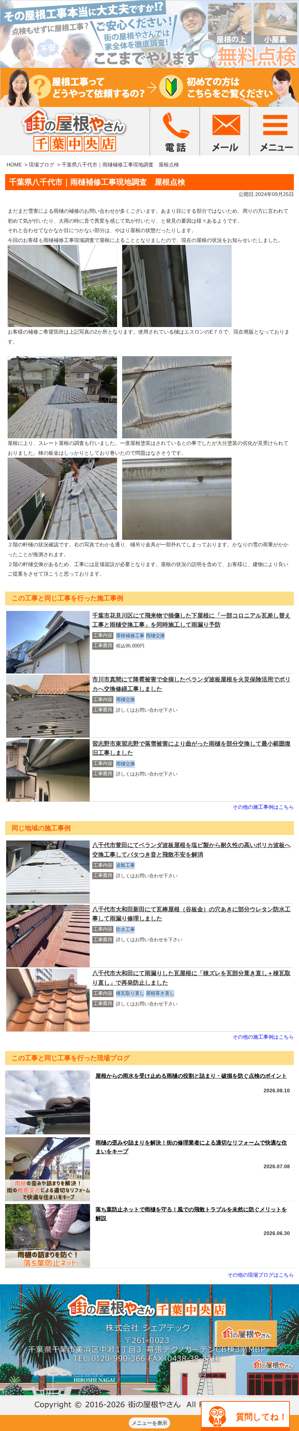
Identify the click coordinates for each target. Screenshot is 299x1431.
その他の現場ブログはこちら (261, 1275)
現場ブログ (41, 165)
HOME (14, 165)
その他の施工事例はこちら (263, 807)
